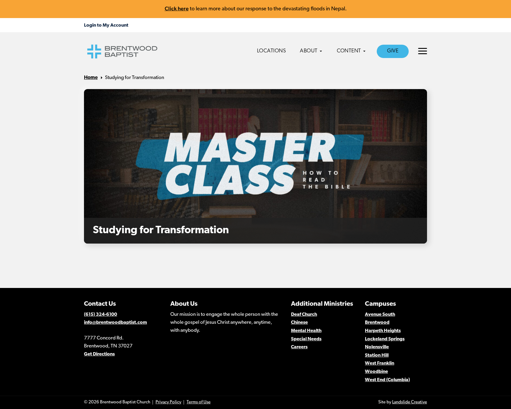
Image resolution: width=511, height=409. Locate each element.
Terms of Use (199, 402)
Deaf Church (304, 314)
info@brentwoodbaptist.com (115, 322)
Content (349, 51)
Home (91, 77)
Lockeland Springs (385, 339)
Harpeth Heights (383, 331)
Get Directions (99, 354)
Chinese (299, 322)
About (309, 51)
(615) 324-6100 (100, 314)
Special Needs (306, 339)
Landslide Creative (409, 402)
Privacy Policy (168, 402)
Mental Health (306, 331)
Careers (299, 347)
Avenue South (380, 314)
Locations (271, 51)
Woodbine (376, 371)
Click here (177, 8)
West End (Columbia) (387, 380)
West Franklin (379, 363)
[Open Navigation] (422, 51)
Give (392, 51)
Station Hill (377, 355)
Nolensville (377, 347)
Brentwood (377, 322)
